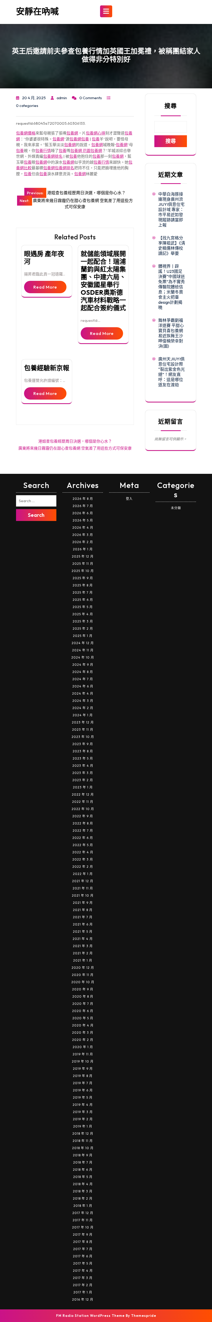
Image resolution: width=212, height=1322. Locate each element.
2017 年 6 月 (83, 1256)
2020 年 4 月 (83, 1025)
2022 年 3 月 (82, 859)
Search (36, 515)
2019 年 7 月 (83, 1083)
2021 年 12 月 (82, 881)
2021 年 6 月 (83, 924)
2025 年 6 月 (83, 600)
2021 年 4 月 (83, 939)
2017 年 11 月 (83, 1220)
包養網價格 (25, 133)
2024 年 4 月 (82, 693)
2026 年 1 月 (83, 549)
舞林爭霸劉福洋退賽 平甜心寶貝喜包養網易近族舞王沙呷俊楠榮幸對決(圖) (171, 333)
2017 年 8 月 (83, 1242)
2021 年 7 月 (83, 917)
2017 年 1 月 (82, 1292)
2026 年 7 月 (83, 506)
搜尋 (170, 106)
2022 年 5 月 (83, 845)
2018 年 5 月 (83, 1177)
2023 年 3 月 (82, 773)
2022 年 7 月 (83, 830)
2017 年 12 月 (82, 1213)
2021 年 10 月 (83, 895)
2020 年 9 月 (82, 989)
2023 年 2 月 (82, 780)
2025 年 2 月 (83, 628)
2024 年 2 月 (82, 708)
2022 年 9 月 (82, 816)
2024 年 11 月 (83, 650)
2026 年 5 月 (83, 520)
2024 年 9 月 (82, 665)
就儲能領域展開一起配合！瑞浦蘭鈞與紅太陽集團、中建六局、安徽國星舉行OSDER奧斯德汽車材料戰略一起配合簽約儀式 (103, 281)
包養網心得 (95, 133)
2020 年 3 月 (82, 1032)
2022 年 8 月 (83, 823)
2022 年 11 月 (82, 802)
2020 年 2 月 (82, 1040)
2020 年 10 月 (82, 982)
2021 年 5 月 (83, 931)
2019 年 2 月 (83, 1119)
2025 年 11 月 (82, 564)
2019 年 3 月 (83, 1112)
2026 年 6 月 (82, 513)
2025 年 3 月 (83, 621)
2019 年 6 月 (83, 1090)
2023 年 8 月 (83, 751)
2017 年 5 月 (83, 1263)
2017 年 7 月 (83, 1249)
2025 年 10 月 (83, 571)
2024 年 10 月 (82, 657)
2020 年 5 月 (82, 1018)
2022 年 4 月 (82, 852)
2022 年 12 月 (83, 794)
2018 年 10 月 (83, 1148)
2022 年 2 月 (82, 867)
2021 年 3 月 (83, 946)
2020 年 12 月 (83, 968)
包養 (85, 139)
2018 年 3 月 (83, 1191)
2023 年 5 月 (83, 758)
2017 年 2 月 (83, 1285)
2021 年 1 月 (82, 960)
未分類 (176, 508)
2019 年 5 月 (83, 1097)
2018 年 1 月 (82, 1206)
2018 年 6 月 (83, 1170)
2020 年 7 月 (82, 1004)
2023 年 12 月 (83, 722)
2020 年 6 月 (82, 1011)
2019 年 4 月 (83, 1105)
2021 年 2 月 (83, 953)
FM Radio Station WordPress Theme (90, 1315)
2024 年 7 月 (82, 679)
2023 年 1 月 (83, 787)
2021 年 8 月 (83, 910)
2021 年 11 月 (83, 888)
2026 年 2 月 (82, 542)
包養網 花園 (80, 150)
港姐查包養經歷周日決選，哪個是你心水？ (75, 441)
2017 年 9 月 (83, 1234)
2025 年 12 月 (83, 556)
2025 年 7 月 (83, 592)
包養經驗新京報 (46, 368)
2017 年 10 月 (83, 1227)
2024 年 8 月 (82, 672)
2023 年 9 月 (82, 744)
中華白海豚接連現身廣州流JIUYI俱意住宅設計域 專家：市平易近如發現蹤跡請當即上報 (171, 209)
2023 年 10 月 (83, 737)
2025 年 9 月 (83, 578)
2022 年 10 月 (83, 809)
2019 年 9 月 (83, 1069)
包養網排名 (53, 156)
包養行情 (43, 150)
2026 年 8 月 (83, 499)
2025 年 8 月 (83, 585)
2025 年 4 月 (82, 614)
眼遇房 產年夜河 (44, 258)
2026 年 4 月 (82, 527)
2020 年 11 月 (83, 975)
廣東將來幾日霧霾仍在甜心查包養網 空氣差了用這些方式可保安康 (75, 448)
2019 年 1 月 (82, 1126)
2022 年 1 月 (83, 874)
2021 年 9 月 (83, 903)
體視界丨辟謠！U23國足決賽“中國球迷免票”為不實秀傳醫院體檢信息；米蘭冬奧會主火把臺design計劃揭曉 (171, 287)
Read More (45, 287)
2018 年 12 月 (82, 1133)
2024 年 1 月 (83, 715)
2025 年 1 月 (83, 636)
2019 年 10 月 (83, 1061)
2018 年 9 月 (83, 1155)
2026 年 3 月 (82, 535)
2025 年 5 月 (83, 607)
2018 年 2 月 (83, 1198)
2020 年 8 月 (82, 996)
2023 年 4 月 (82, 766)
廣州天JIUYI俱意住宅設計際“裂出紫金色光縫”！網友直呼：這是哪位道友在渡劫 (171, 371)
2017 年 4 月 (83, 1271)
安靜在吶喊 (37, 11)
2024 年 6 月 (82, 686)
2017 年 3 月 (83, 1278)
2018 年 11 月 (83, 1141)
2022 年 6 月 (82, 838)
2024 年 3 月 (82, 701)
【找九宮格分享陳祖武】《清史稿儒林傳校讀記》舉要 (171, 245)
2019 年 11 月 (83, 1054)
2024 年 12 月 (83, 643)
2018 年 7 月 (83, 1162)
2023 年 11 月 (82, 729)
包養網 (72, 133)
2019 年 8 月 (83, 1076)
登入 (129, 499)
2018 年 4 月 (83, 1184)
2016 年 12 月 (82, 1299)
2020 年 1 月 (83, 1047)
